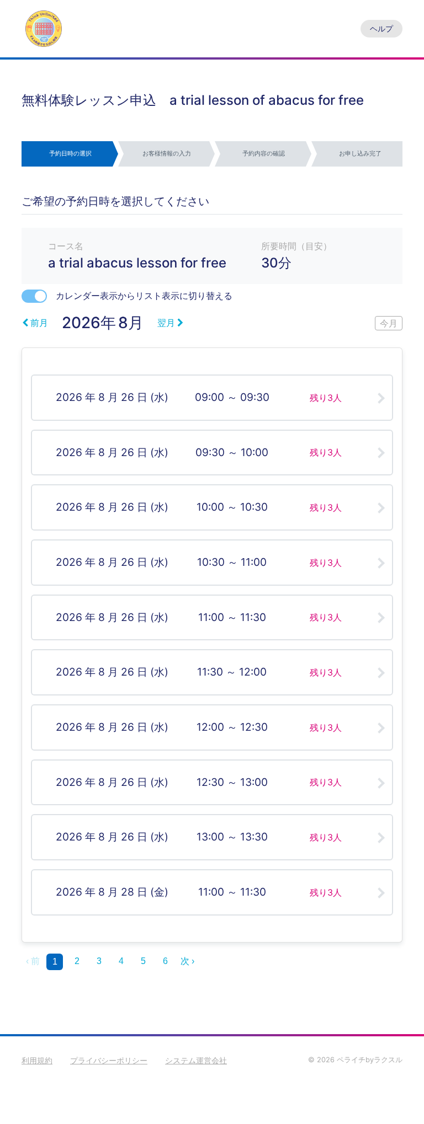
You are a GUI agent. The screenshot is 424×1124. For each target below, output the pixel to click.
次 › (187, 961)
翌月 (166, 322)
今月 (389, 323)
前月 (39, 322)
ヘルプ (381, 28)
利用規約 (37, 1060)
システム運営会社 (196, 1060)
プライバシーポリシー (108, 1060)
